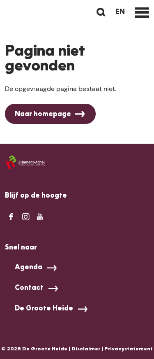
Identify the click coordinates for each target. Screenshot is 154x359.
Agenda (28, 267)
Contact (29, 288)
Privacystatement (128, 349)
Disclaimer (85, 349)
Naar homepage (43, 114)
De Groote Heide (44, 308)
